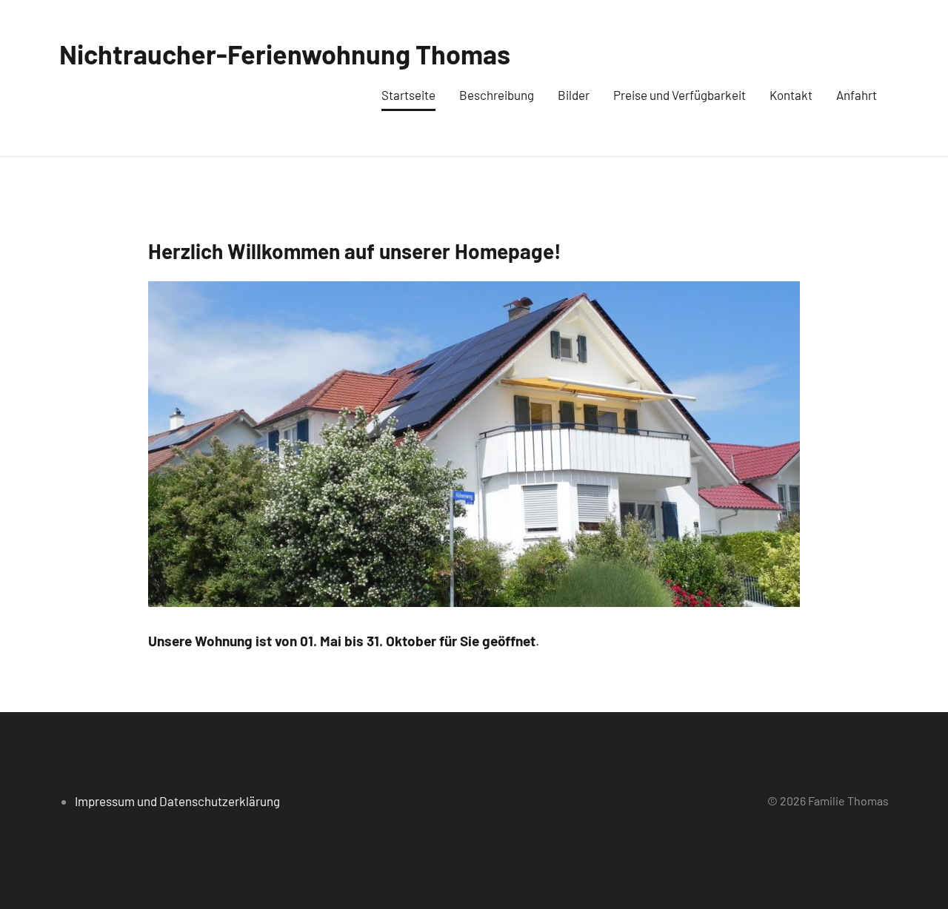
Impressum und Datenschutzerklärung (177, 801)
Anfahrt (856, 94)
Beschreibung (496, 94)
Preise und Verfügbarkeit (679, 94)
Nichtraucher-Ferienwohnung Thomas (284, 54)
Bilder (574, 94)
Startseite (408, 94)
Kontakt (791, 94)
